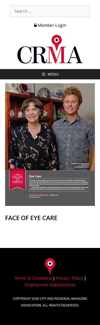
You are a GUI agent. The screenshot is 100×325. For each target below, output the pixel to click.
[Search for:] (50, 11)
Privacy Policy (69, 278)
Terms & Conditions (33, 278)
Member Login (51, 25)
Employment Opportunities (50, 284)
